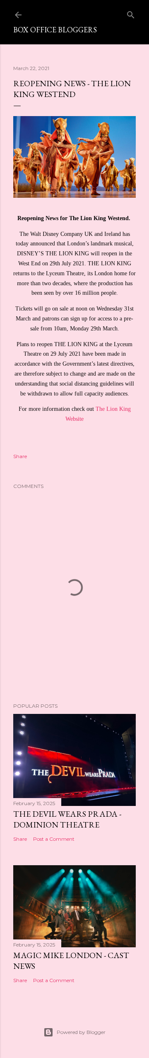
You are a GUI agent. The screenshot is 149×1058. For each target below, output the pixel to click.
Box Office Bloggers (55, 29)
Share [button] (20, 456)
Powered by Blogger (81, 1032)
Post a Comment (53, 839)
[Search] (131, 13)
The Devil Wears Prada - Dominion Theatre (67, 819)
